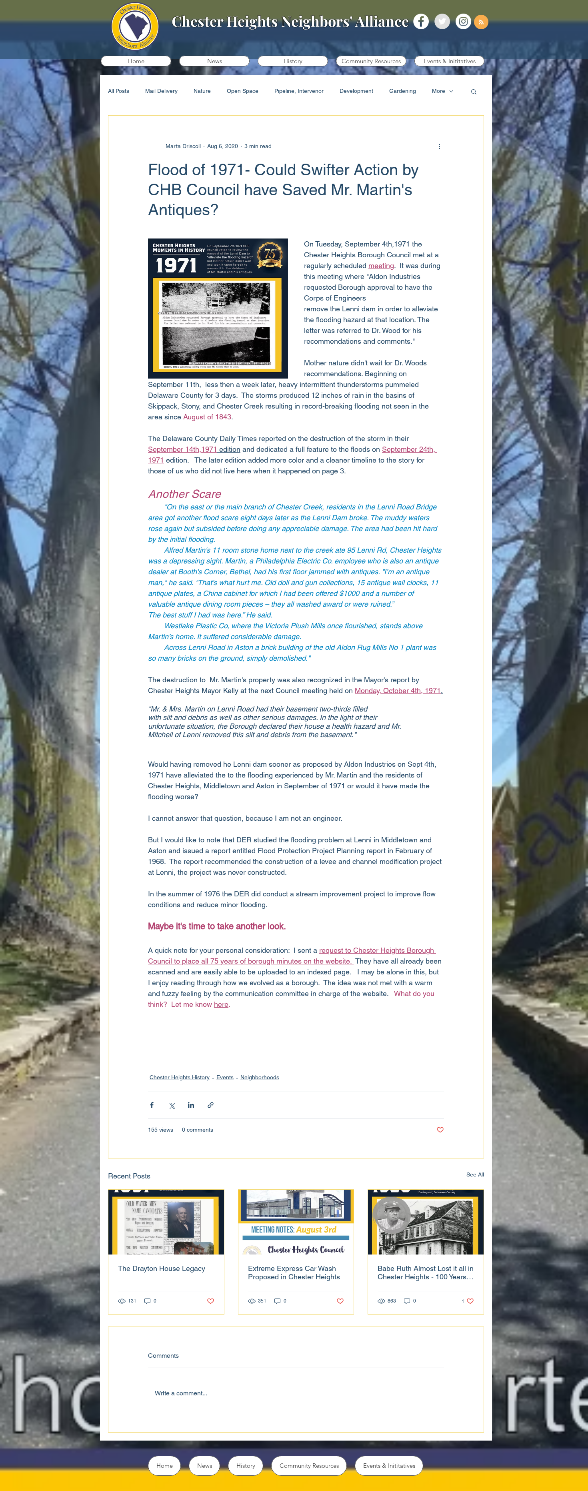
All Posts (118, 91)
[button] (214, 61)
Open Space (242, 91)
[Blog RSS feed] (481, 22)
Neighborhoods (259, 1077)
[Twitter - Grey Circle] (442, 21)
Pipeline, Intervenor (299, 91)
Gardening (402, 91)
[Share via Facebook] (152, 1105)
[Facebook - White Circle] (421, 21)
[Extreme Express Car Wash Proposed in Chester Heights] (296, 1222)
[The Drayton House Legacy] (166, 1222)
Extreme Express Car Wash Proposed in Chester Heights (294, 1272)
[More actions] (439, 146)
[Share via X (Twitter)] (171, 1105)
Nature (202, 91)
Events (225, 1077)
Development (356, 91)
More (438, 91)
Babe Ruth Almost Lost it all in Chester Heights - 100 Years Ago (426, 1272)
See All (475, 1174)
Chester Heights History (180, 1077)
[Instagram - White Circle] (463, 21)
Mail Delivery (161, 91)
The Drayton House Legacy (161, 1268)
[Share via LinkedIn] (191, 1105)
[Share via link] (210, 1105)
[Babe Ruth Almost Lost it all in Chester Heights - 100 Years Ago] (426, 1222)
